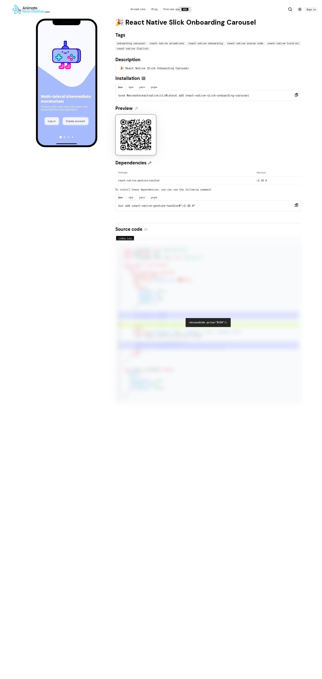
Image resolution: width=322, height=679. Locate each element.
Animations (138, 9)
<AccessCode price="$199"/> (208, 322)
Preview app (176, 9)
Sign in (311, 9)
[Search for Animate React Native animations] (290, 9)
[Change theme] (299, 9)
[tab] (120, 87)
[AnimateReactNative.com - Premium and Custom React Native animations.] (31, 9)
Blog (155, 9)
